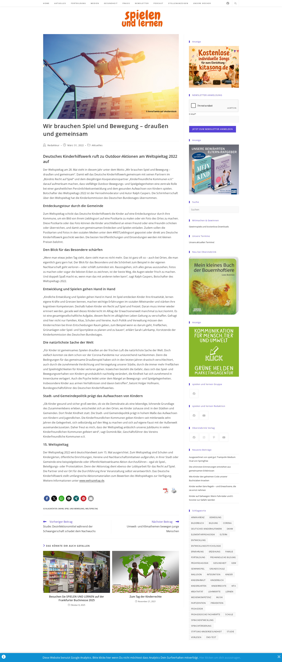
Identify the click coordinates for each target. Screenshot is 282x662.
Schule (229, 614)
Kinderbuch (217, 580)
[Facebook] (227, 3)
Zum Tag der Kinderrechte (146, 596)
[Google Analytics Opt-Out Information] (4, 657)
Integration (213, 574)
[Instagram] (203, 437)
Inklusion (196, 574)
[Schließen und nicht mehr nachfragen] (279, 657)
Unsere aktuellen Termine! (201, 242)
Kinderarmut (198, 580)
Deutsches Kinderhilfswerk (206, 528)
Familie (229, 551)
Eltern (223, 534)
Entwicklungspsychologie (206, 546)
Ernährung (197, 551)
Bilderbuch (197, 523)
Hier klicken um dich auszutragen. (220, 657)
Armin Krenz (197, 517)
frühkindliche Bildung (223, 557)
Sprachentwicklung (202, 620)
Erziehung (214, 551)
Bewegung (215, 517)
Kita (234, 586)
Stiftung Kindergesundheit (206, 631)
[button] (47, 498)
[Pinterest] (213, 437)
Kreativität (197, 591)
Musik (219, 597)
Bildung (213, 523)
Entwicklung (198, 540)
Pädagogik (197, 608)
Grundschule (217, 568)
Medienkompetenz (201, 597)
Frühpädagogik (199, 563)
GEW (233, 563)
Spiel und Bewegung (74, 508)
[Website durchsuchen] (235, 3)
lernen (229, 591)
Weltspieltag (91, 508)
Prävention (217, 603)
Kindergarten (198, 586)
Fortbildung (198, 557)
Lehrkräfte (214, 591)
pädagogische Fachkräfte (205, 614)
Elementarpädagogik (203, 534)
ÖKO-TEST (211, 637)
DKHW (61, 508)
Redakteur (53, 145)
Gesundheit (219, 563)
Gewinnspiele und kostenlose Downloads (209, 226)
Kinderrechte (219, 586)
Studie (230, 631)
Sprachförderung (201, 625)
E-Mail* (192, 114)
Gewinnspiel (197, 568)
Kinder (229, 574)
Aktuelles (97, 145)
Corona (227, 523)
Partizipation (198, 603)
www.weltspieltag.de (91, 480)
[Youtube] (203, 415)
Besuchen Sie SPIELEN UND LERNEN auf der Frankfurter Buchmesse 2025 (76, 598)
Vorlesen (196, 637)
